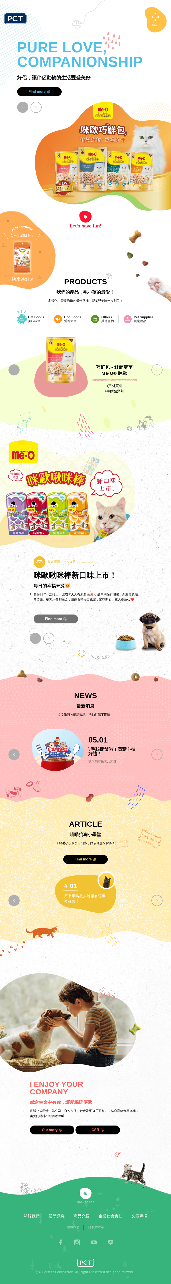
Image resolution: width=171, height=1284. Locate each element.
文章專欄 (139, 1216)
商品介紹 (81, 1216)
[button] (22, 107)
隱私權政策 (96, 1227)
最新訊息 (57, 1216)
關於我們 (32, 1216)
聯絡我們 (73, 1227)
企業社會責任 (110, 1216)
